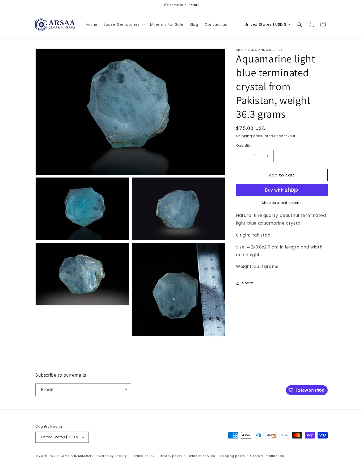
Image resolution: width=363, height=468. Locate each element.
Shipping (244, 136)
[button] (124, 24)
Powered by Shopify (111, 456)
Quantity (243, 145)
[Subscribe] (125, 389)
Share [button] (248, 282)
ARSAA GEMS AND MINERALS (71, 456)
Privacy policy (170, 456)
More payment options (281, 202)
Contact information (267, 456)
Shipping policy (232, 456)
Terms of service (201, 456)
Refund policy (143, 456)
